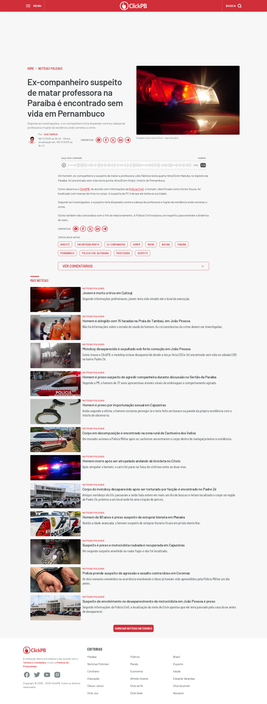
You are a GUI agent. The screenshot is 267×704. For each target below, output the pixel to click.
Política (134, 656)
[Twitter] (37, 674)
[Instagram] (57, 674)
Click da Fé (136, 685)
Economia (136, 671)
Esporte (178, 664)
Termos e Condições (34, 662)
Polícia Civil (136, 189)
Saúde (177, 671)
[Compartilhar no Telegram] (128, 140)
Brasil (176, 656)
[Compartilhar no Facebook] (106, 140)
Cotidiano (93, 671)
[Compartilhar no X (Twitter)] (113, 140)
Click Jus (92, 693)
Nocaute (178, 693)
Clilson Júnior (95, 685)
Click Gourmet (181, 685)
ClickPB (85, 189)
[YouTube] (47, 674)
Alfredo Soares (139, 678)
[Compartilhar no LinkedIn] (120, 140)
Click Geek (136, 693)
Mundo (134, 664)
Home (30, 68)
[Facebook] (26, 674)
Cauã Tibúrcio (51, 134)
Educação (93, 678)
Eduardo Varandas (184, 678)
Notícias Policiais (50, 68)
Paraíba (91, 656)
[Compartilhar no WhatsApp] (99, 140)
